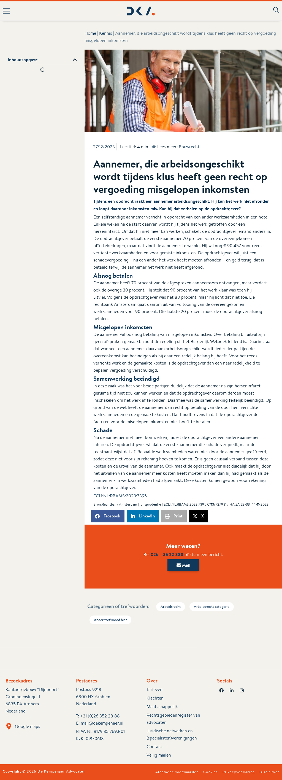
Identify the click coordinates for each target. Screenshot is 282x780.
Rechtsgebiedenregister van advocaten (173, 718)
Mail (185, 565)
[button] (56, 11)
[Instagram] (241, 690)
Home (90, 33)
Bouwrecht (189, 147)
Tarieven (154, 689)
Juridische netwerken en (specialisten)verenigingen (172, 734)
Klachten (155, 698)
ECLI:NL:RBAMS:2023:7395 (120, 496)
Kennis (105, 33)
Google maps (27, 726)
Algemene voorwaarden (177, 772)
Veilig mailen (159, 755)
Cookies (210, 772)
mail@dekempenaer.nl (102, 723)
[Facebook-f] (221, 690)
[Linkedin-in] (231, 690)
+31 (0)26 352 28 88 (100, 716)
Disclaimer (269, 772)
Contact (154, 746)
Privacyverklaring (239, 772)
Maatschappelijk (162, 706)
